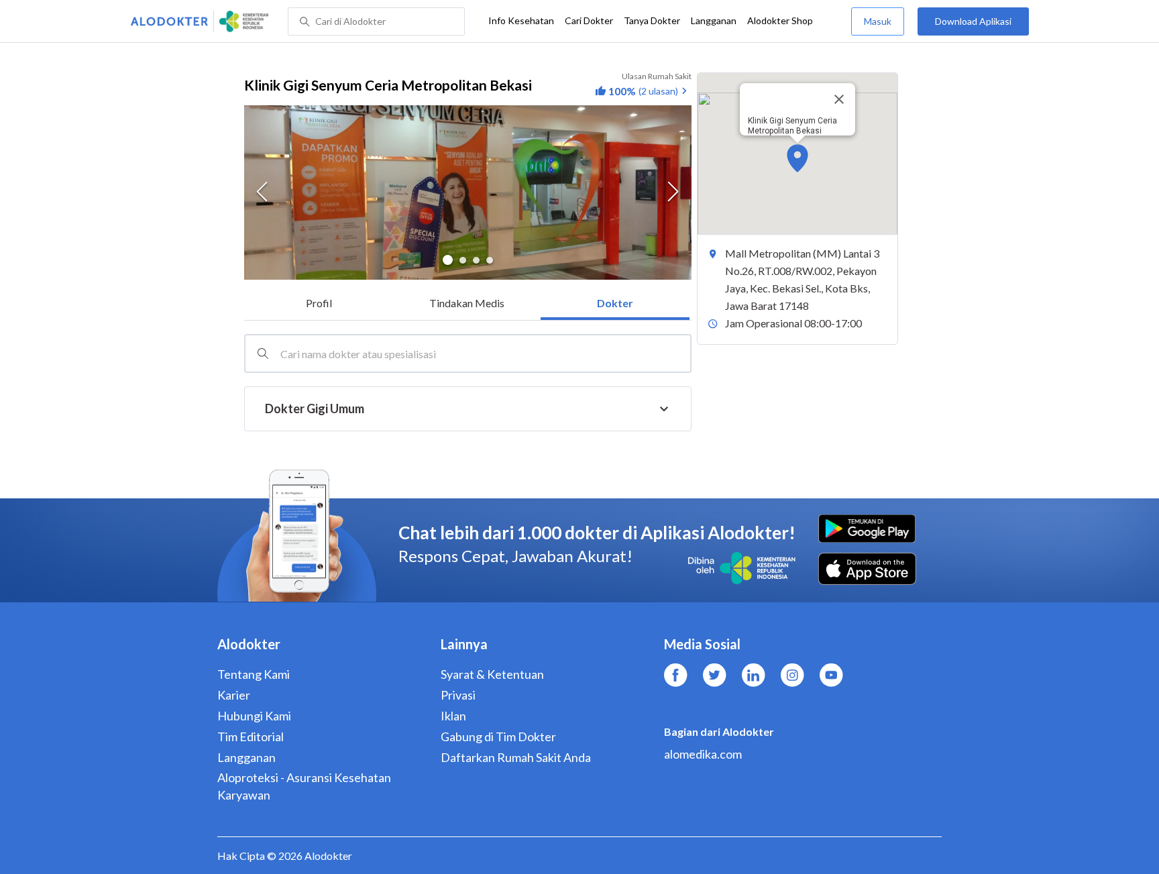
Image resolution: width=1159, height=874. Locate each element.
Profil (319, 302)
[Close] (839, 99)
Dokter (615, 302)
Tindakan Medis (466, 302)
